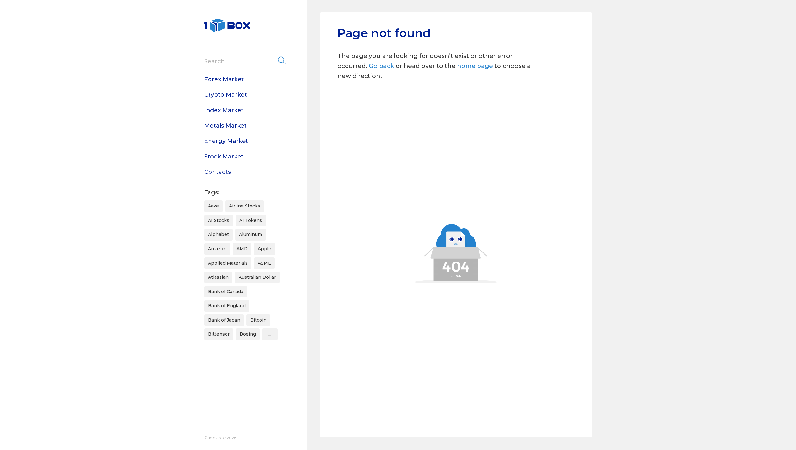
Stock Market (224, 156)
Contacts (217, 171)
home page (475, 65)
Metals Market (225, 125)
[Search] (282, 60)
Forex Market (224, 79)
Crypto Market (225, 94)
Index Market (224, 110)
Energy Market (226, 141)
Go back (381, 65)
